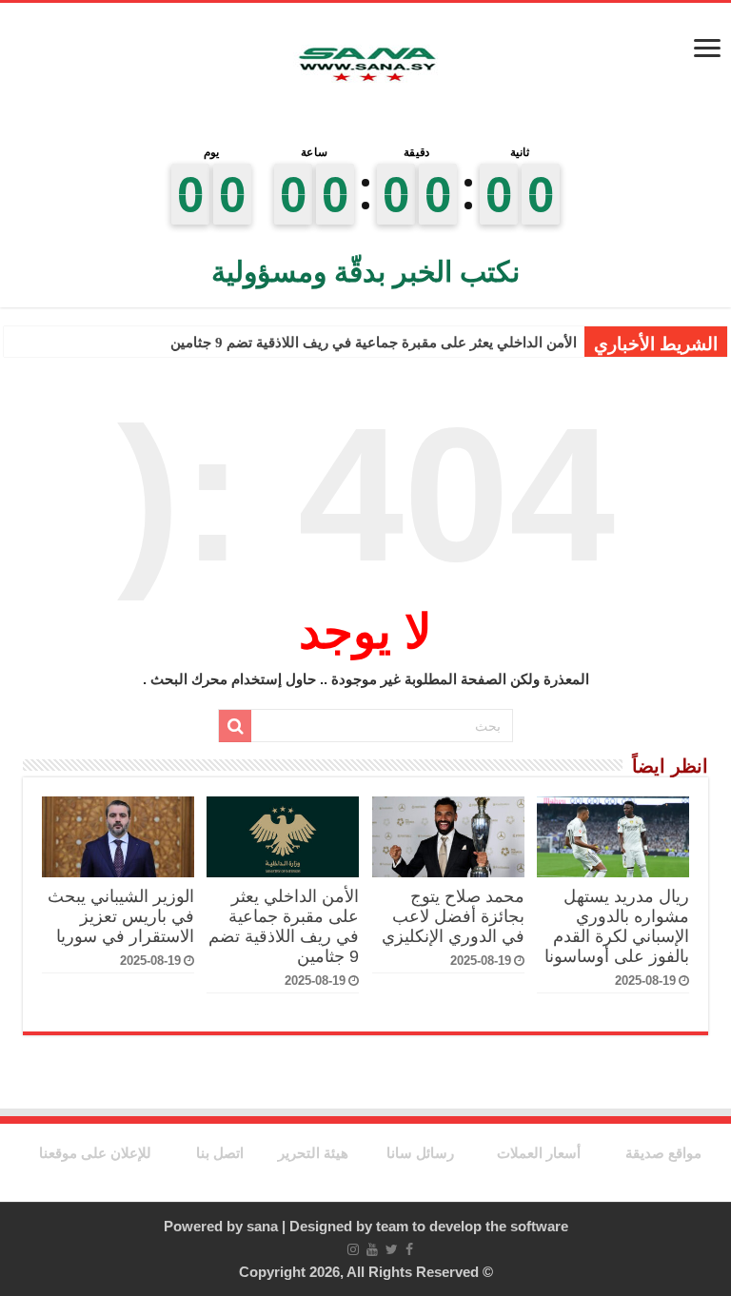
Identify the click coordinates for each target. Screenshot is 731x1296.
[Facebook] (409, 1249)
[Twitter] (392, 1249)
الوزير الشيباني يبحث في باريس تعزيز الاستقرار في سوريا (121, 916)
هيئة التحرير (313, 1153)
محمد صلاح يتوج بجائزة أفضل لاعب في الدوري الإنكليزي (453, 916)
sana (262, 1226)
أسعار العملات (539, 1153)
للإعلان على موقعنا (95, 1153)
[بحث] (235, 726)
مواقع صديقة (663, 1153)
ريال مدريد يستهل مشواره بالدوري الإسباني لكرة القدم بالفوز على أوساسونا (616, 926)
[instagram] (353, 1249)
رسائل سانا (420, 1153)
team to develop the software (472, 1226)
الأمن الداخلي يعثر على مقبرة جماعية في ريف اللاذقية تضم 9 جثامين (373, 342)
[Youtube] (372, 1249)
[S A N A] (365, 65)
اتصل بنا (220, 1153)
